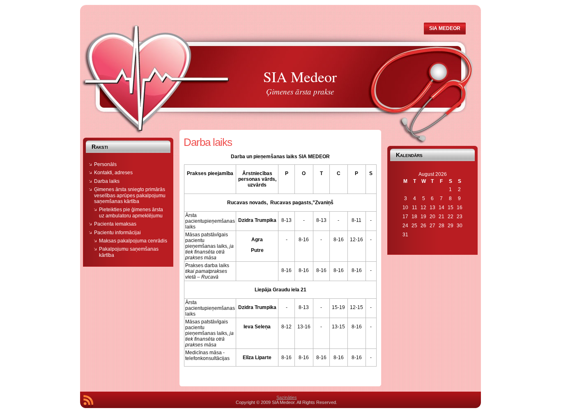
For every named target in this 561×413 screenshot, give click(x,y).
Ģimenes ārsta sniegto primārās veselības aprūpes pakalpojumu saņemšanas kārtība (130, 195)
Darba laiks (107, 181)
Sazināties (286, 397)
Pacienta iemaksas (115, 224)
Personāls (105, 164)
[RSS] (88, 401)
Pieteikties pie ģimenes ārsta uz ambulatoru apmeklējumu (131, 212)
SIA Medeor (300, 76)
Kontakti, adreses (113, 172)
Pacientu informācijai (117, 232)
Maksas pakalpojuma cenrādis (133, 241)
